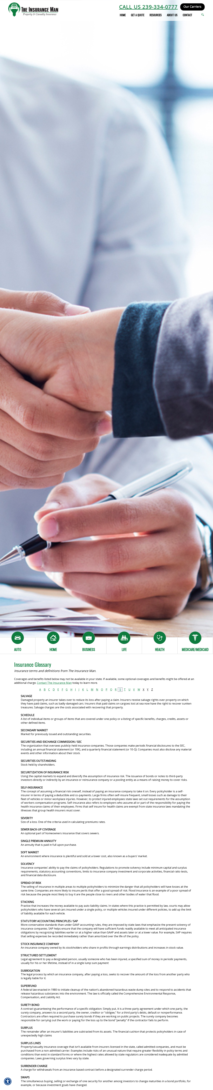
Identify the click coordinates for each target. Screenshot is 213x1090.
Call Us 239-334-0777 (148, 6)
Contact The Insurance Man (54, 683)
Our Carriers (192, 7)
